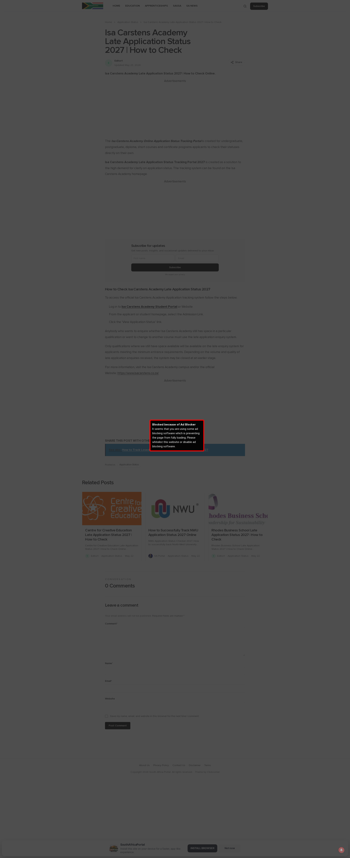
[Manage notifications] (341, 850)
